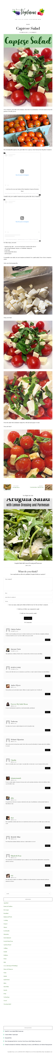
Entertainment (7, 937)
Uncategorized (7, 1004)
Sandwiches (6, 979)
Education (6, 934)
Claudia (13, 760)
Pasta (5, 972)
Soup (5, 993)
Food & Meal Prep (8, 941)
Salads (28, 24)
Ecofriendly (6, 931)
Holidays (6, 955)
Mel (12, 818)
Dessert (5, 924)
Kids (5, 962)
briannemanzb (16, 778)
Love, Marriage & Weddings (11, 965)
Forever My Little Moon (19, 704)
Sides (5, 983)
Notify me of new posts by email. (29, 613)
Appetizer (6, 903)
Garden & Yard (7, 944)
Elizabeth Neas (16, 856)
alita (12, 798)
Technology (6, 997)
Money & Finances (8, 969)
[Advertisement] (28, 1015)
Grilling (6, 948)
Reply (47, 639)
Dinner (5, 927)
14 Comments (33, 32)
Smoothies (6, 986)
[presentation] (6, 526)
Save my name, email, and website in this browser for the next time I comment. (28, 604)
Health (5, 951)
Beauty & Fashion (8, 906)
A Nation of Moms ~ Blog (17, 193)
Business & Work (8, 917)
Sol (12, 876)
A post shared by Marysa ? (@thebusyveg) (15, 239)
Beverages (6, 910)
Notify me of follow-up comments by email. (28, 609)
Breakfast (6, 913)
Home (5, 958)
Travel (5, 1000)
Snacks (5, 990)
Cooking (6, 920)
